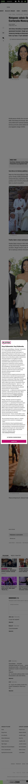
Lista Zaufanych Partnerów (8, 432)
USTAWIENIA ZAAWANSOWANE (14, 437)
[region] (14, 392)
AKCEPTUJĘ (14, 441)
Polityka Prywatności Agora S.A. (14, 396)
